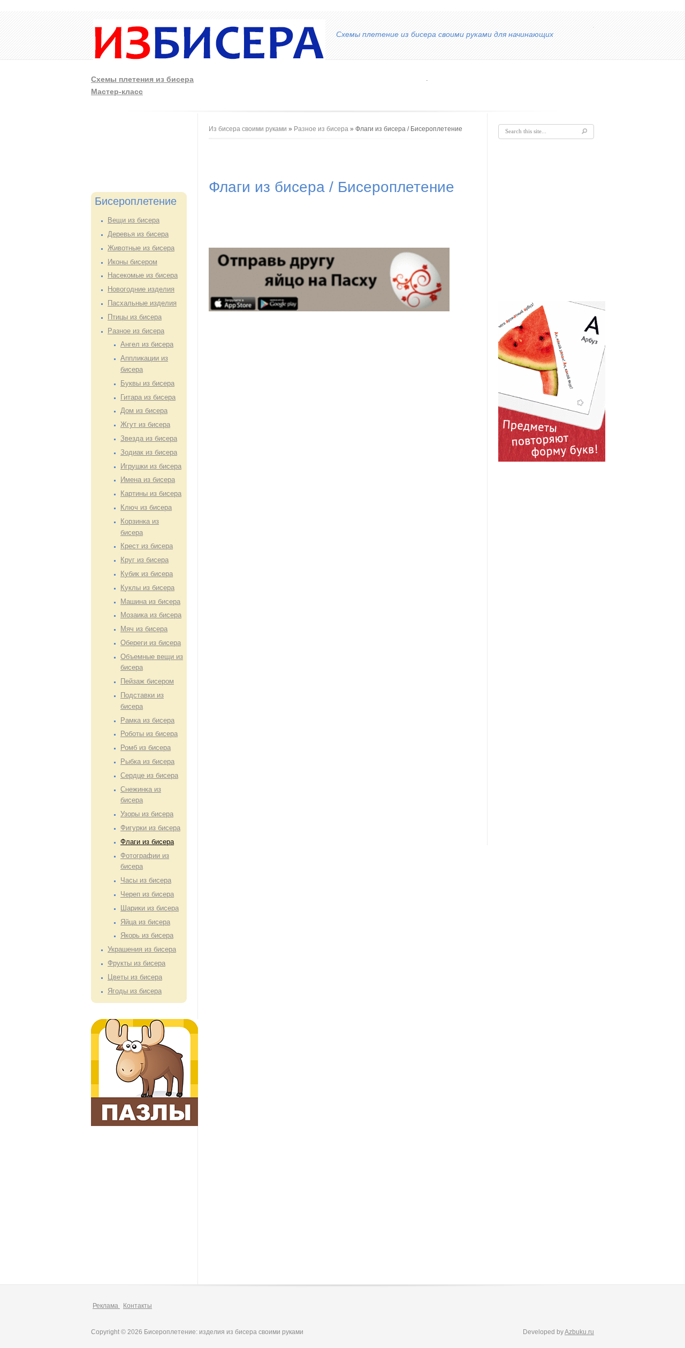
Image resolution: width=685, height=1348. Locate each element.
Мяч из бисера (144, 629)
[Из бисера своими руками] (209, 62)
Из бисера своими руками (248, 129)
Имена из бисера (147, 480)
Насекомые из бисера (143, 275)
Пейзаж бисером (147, 681)
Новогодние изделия (141, 289)
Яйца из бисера (145, 922)
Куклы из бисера (147, 588)
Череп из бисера (147, 894)
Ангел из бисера (146, 344)
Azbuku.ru (579, 1332)
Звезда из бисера (148, 438)
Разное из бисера (136, 331)
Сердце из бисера (149, 775)
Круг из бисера (144, 560)
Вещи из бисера (133, 220)
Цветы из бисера (135, 977)
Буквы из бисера (147, 383)
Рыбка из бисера (147, 761)
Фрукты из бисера (136, 963)
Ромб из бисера (145, 748)
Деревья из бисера (138, 234)
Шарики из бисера (149, 908)
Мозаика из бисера (150, 615)
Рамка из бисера (147, 720)
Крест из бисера (146, 546)
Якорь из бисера (146, 935)
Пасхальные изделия (142, 303)
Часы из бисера (145, 880)
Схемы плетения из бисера (142, 79)
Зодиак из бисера (148, 452)
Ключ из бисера (146, 507)
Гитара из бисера (148, 397)
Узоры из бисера (146, 814)
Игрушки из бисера (150, 466)
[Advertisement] (453, 84)
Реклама (106, 1305)
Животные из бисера (141, 248)
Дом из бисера (144, 411)
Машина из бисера (150, 602)
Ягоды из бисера (135, 991)
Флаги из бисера (147, 842)
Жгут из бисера (145, 424)
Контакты (137, 1305)
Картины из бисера (150, 493)
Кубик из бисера (146, 574)
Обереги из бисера (150, 643)
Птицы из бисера (135, 317)
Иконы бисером (132, 262)
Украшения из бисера (142, 949)
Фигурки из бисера (150, 828)
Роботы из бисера (149, 734)
